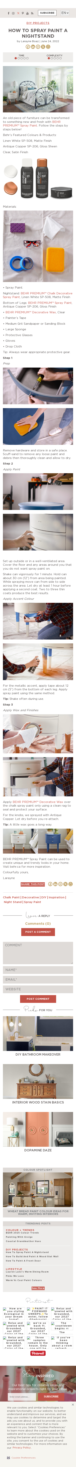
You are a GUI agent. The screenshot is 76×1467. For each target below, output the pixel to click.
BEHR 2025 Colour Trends (22, 1233)
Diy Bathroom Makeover (38, 1054)
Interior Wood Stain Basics (38, 1102)
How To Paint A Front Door (23, 1261)
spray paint (32, 902)
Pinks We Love (15, 1276)
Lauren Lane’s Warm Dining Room (27, 1272)
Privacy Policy (22, 1447)
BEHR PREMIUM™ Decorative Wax (30, 312)
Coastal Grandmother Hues (23, 1241)
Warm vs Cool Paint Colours (24, 1280)
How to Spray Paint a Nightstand (27, 1252)
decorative (30, 897)
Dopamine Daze (38, 1150)
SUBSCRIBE (47, 13)
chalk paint (11, 897)
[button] (21, 1458)
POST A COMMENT (38, 932)
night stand (13, 902)
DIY (43, 897)
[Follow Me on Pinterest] (38, 1354)
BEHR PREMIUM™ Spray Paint (50, 303)
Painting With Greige (19, 1237)
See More (38, 1288)
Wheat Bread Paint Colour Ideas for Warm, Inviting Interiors (38, 1213)
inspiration (57, 897)
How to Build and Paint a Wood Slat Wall (32, 1257)
